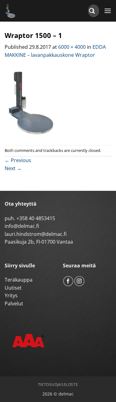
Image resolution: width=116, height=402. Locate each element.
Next (13, 168)
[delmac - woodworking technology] (32, 11)
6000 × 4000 (72, 47)
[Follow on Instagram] (79, 281)
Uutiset (13, 287)
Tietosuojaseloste (58, 384)
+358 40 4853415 (35, 218)
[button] (107, 10)
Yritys (11, 295)
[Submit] (92, 11)
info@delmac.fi (22, 226)
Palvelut (14, 303)
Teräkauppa (18, 279)
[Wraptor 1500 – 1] (58, 101)
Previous (18, 160)
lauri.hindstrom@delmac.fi (36, 234)
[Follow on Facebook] (68, 281)
